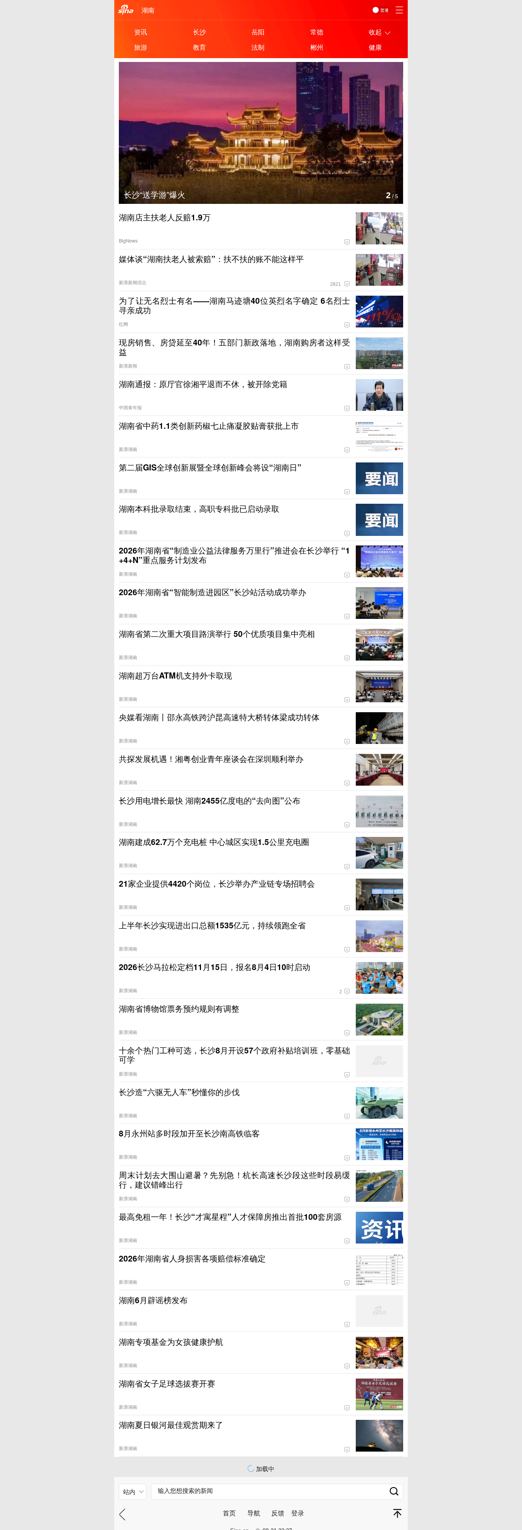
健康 (375, 47)
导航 (253, 1512)
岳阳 (257, 31)
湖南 (147, 10)
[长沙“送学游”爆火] (261, 66)
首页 (229, 1512)
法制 (257, 47)
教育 (199, 47)
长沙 (199, 31)
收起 (375, 31)
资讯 (140, 31)
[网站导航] (399, 10)
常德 (316, 31)
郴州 (316, 47)
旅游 (140, 47)
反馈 (277, 1512)
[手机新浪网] (125, 10)
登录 (297, 1512)
